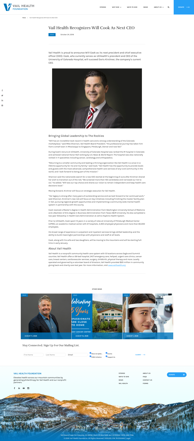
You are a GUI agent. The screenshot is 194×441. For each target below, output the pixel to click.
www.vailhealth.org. (117, 265)
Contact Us (147, 380)
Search (168, 9)
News (145, 7)
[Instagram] (29, 388)
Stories (103, 7)
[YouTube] (24, 388)
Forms (145, 383)
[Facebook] (15, 388)
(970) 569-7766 (127, 435)
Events (110, 354)
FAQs (145, 377)
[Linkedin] (19, 388)
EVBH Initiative (96, 357)
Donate (172, 375)
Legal (128, 438)
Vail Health (123, 383)
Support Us (111, 357)
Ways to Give (132, 7)
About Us (158, 7)
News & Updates (97, 354)
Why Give (115, 7)
